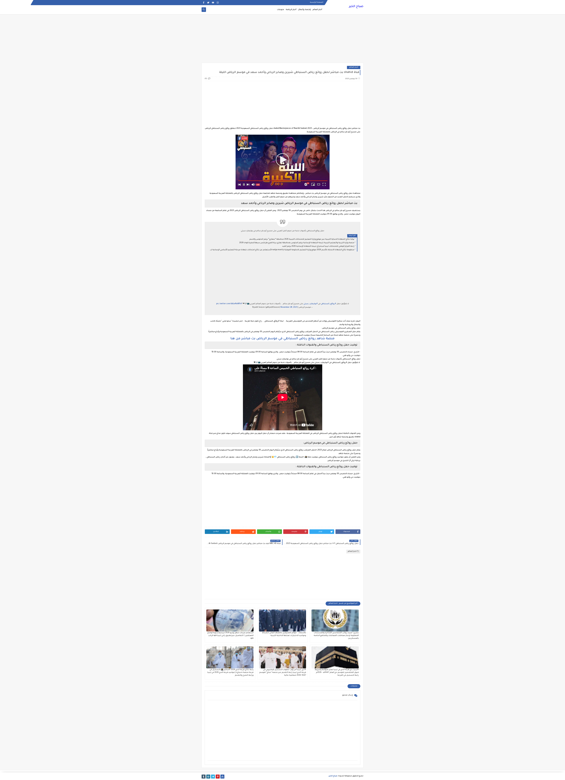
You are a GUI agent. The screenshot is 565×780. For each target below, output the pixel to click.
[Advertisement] (282, 40)
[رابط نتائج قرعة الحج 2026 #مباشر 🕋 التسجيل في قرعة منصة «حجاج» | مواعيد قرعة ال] (230, 657)
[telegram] (213, 777)
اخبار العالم (353, 67)
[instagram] (218, 3)
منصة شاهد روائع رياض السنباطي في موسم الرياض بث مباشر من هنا (282, 339)
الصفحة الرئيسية (316, 2)
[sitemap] (222, 777)
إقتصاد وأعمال (304, 10)
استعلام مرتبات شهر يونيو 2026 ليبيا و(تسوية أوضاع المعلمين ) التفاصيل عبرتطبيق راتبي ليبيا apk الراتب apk (230, 635)
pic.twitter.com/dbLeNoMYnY (229, 304)
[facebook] (204, 3)
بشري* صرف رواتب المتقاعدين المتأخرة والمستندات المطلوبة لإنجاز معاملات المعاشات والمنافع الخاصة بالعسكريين (336, 635)
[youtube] (213, 3)
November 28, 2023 (289, 307)
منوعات (280, 10)
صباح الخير (356, 6)
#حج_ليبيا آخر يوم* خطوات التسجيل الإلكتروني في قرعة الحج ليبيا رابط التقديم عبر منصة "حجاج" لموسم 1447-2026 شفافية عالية (282, 672)
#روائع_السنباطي (328, 304)
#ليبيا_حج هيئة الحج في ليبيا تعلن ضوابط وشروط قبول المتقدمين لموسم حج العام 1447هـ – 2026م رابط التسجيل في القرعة (337, 672)
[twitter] (208, 3)
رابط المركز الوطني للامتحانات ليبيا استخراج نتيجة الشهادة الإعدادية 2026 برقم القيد (318, 246)
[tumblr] (204, 777)
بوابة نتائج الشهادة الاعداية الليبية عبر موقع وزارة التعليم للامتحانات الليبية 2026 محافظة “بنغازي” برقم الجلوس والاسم (301, 239)
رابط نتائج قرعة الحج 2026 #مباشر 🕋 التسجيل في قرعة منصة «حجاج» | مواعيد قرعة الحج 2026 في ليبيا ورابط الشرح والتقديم (230, 672)
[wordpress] (208, 777)
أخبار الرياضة (291, 10)
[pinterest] (218, 777)
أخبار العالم (317, 10)
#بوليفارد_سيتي (311, 304)
